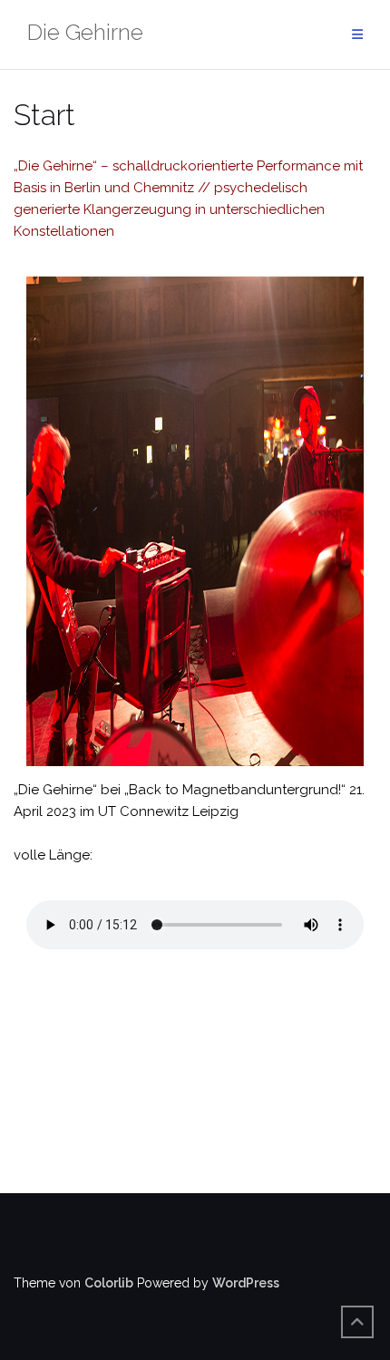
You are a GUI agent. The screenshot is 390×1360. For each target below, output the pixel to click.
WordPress (245, 1283)
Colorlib (108, 1283)
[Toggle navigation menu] (357, 35)
